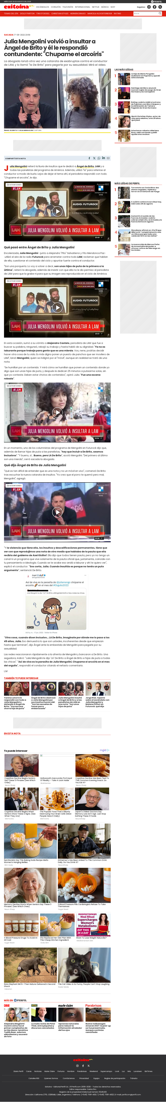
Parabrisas (82, 1071)
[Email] (108, 158)
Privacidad (84, 1078)
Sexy (113, 7)
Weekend (94, 1071)
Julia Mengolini (18, 166)
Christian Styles (59, 13)
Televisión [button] (67, 7)
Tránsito (133, 1078)
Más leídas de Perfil (127, 183)
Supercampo (106, 1071)
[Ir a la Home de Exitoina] (19, 6)
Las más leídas (124, 69)
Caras (28, 1071)
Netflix (95, 7)
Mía (129, 1071)
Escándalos (42, 7)
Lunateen (138, 1071)
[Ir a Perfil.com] (156, 2)
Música (105, 7)
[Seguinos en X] (160, 7)
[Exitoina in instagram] (149, 7)
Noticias (38, 1071)
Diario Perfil (18, 1071)
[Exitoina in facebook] (154, 7)
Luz (123, 1071)
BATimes (148, 1071)
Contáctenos (69, 1078)
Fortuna (61, 1071)
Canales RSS (34, 1078)
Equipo (97, 1078)
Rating (117, 13)
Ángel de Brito (85, 166)
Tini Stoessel (42, 13)
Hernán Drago (78, 13)
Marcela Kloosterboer (99, 13)
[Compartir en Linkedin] (103, 158)
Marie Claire (49, 1071)
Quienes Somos (51, 1078)
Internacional (82, 7)
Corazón (56, 7)
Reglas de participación (114, 1078)
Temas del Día (11, 13)
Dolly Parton (27, 13)
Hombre (70, 1071)
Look (117, 1071)
